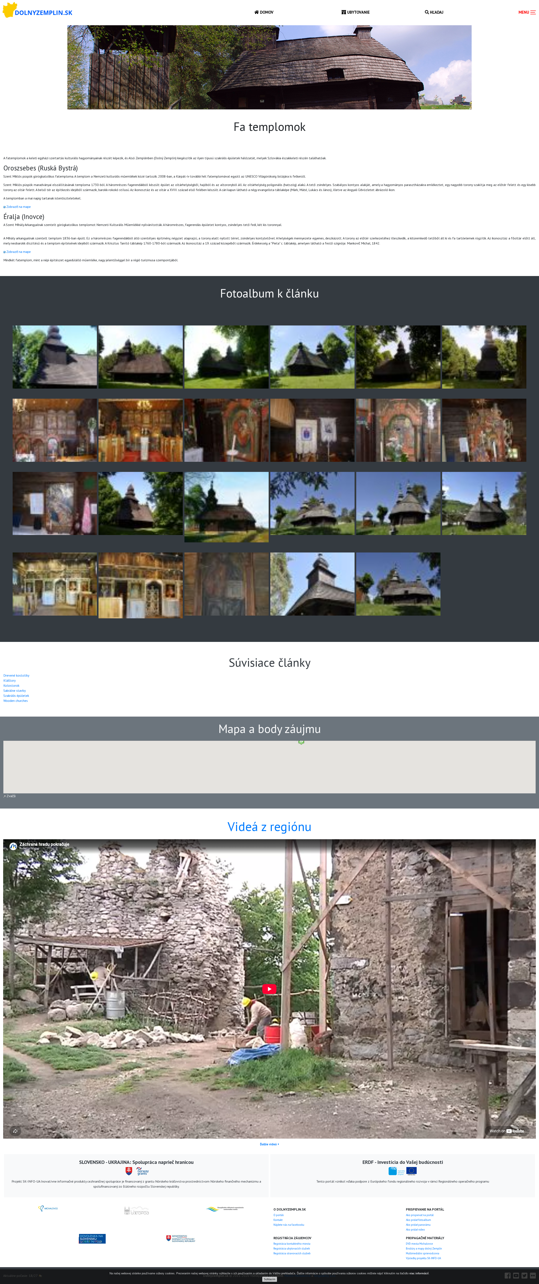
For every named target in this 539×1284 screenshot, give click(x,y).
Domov (266, 12)
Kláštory (9, 680)
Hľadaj (436, 12)
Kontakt (278, 1220)
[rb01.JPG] (226, 357)
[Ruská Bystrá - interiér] (226, 430)
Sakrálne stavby (14, 690)
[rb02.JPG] (312, 357)
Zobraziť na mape (18, 206)
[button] (301, 741)
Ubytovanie (358, 12)
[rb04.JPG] (484, 357)
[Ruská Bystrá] (55, 357)
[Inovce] (312, 503)
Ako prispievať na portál (420, 1215)
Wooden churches (15, 700)
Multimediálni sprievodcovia (422, 1253)
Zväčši (11, 796)
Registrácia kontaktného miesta (292, 1243)
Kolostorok (11, 685)
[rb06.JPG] (141, 430)
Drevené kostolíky (16, 675)
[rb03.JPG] (398, 357)
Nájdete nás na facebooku (289, 1225)
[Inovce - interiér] (141, 585)
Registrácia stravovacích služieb (292, 1253)
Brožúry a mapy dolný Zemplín (424, 1248)
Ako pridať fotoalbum (418, 1220)
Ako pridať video (415, 1229)
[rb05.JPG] (55, 430)
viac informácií (419, 1273)
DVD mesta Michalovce (419, 1243)
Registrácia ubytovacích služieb (292, 1248)
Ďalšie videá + (269, 1144)
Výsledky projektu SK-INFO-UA (423, 1258)
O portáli (279, 1215)
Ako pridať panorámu (418, 1225)
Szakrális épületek (16, 695)
